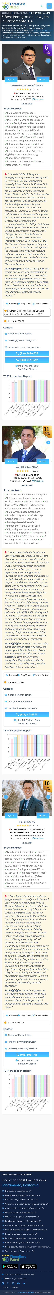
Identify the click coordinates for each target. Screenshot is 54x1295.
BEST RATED (7, 13)
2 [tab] (24, 73)
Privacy (6, 1287)
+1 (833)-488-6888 (19, 1278)
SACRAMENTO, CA (21, 13)
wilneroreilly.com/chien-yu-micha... (24, 347)
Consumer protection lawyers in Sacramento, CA (26, 1204)
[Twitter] (8, 1283)
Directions (38, 99)
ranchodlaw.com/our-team (23, 708)
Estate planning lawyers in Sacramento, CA (24, 1225)
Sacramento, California (20, 1185)
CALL (12, 80)
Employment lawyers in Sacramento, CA (23, 1221)
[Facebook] (3, 1283)
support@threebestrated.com (22, 1274)
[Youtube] (18, 1283)
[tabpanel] (27, 62)
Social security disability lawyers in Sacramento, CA (28, 1247)
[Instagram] (13, 1283)
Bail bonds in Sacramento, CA (18, 1191)
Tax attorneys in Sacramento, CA (19, 1251)
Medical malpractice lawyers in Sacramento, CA (26, 1229)
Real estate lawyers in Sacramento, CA (22, 1242)
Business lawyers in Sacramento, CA (21, 1199)
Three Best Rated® (25, 1292)
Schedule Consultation (19, 333)
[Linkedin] (24, 1283)
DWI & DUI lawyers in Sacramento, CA (22, 1216)
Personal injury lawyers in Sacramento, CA (24, 1238)
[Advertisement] (27, 1144)
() (34, 89)
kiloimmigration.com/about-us (23, 1048)
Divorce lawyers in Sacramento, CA (20, 1212)
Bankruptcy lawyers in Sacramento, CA (22, 1195)
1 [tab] (22, 73)
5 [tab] (31, 73)
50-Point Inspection (42, 30)
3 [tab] (26, 73)
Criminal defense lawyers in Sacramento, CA (24, 1208)
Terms (15, 1287)
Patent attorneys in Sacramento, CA (21, 1234)
